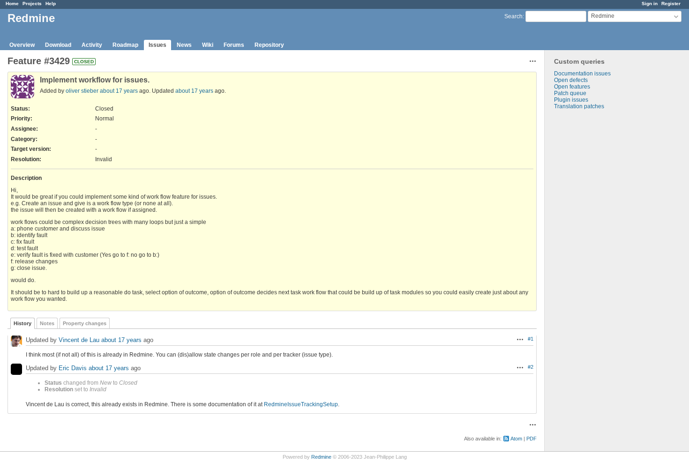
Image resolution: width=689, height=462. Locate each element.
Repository (269, 45)
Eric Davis (73, 368)
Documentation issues (582, 73)
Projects (32, 3)
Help (50, 3)
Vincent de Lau (79, 339)
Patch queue (570, 93)
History (22, 323)
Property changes (84, 323)
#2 (530, 367)
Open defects (571, 80)
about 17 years (119, 91)
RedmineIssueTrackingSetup (301, 404)
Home (12, 3)
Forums (234, 45)
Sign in (650, 3)
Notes (47, 323)
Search (513, 16)
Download (58, 45)
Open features (572, 86)
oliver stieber (82, 91)
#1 (530, 339)
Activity (92, 45)
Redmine (321, 457)
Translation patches (579, 106)
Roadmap (125, 45)
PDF (531, 438)
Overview (22, 45)
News (184, 45)
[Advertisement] (591, 256)
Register (671, 3)
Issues (157, 45)
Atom (516, 438)
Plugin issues (571, 100)
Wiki (207, 45)
